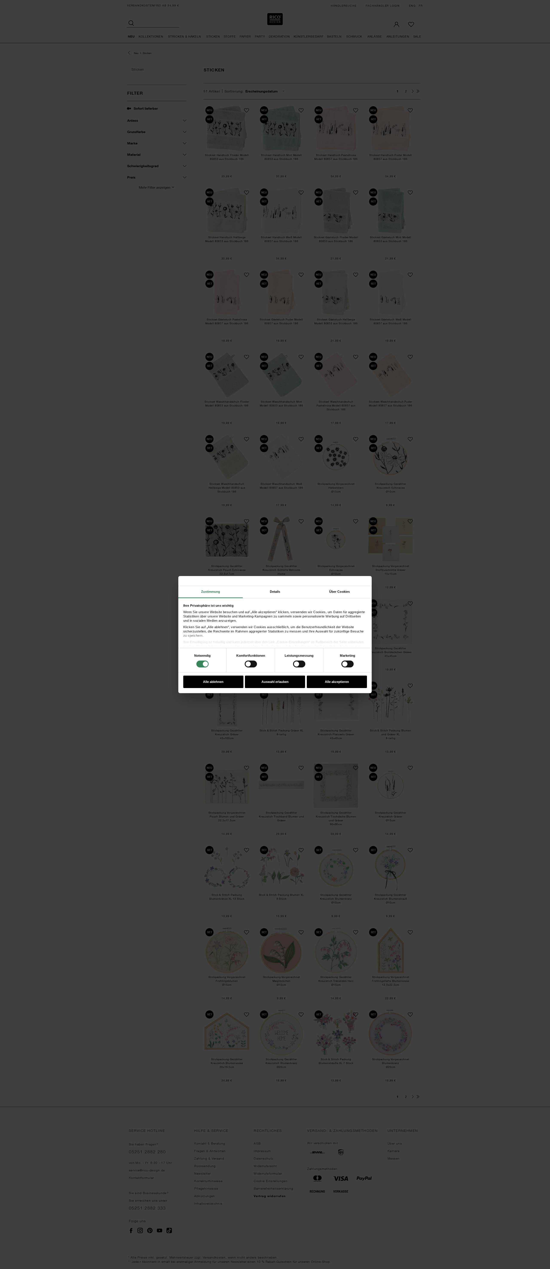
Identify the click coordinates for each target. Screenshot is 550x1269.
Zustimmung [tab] (210, 591)
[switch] (251, 664)
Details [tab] (275, 591)
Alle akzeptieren (337, 682)
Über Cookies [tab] (339, 591)
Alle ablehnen (213, 682)
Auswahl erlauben (275, 682)
